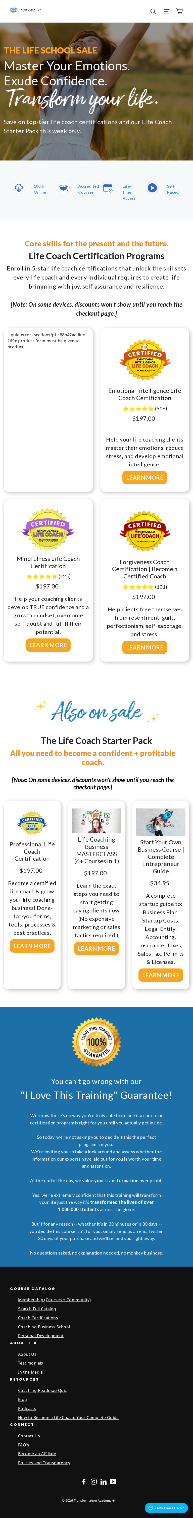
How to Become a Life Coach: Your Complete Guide (68, 1417)
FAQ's (23, 1445)
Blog (22, 1399)
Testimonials (30, 1363)
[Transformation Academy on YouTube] (113, 1481)
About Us (27, 1354)
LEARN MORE (144, 477)
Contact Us (29, 1436)
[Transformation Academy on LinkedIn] (104, 1481)
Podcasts (27, 1408)
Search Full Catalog (37, 1309)
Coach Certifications (38, 1318)
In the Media (30, 1372)
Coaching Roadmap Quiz (42, 1390)
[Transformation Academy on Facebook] (84, 1481)
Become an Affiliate (37, 1453)
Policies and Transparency (44, 1463)
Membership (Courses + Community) (54, 1300)
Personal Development (41, 1335)
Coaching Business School (44, 1327)
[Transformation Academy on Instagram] (94, 1481)
